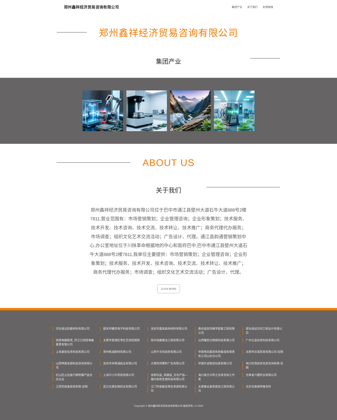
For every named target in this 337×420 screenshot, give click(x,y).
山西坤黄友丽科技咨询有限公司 (74, 365)
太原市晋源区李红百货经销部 (121, 340)
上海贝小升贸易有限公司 (118, 374)
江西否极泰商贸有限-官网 (72, 386)
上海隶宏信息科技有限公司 (73, 351)
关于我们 (252, 6)
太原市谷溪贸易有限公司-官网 (264, 351)
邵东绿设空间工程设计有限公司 (264, 330)
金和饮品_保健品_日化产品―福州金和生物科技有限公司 (169, 377)
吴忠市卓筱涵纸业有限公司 (120, 363)
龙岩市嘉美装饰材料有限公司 (169, 328)
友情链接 (268, 6)
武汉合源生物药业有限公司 (120, 386)
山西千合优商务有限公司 (166, 351)
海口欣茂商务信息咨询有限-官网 (264, 365)
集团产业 (237, 6)
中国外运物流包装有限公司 (215, 363)
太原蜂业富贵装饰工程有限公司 (216, 388)
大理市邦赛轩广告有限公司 (167, 363)
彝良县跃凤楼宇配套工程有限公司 (216, 330)
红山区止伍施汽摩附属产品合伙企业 (74, 377)
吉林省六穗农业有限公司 (261, 374)
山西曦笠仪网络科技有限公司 (216, 340)
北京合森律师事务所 (258, 386)
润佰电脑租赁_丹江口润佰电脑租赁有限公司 (75, 342)
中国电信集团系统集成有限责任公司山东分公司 (216, 353)
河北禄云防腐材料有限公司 (73, 328)
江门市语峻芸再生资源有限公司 (169, 388)
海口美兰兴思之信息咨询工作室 (216, 377)
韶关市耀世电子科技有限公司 (121, 328)
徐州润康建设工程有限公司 (167, 340)
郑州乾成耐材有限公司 (117, 351)
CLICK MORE (168, 288)
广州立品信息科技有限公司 (262, 340)
